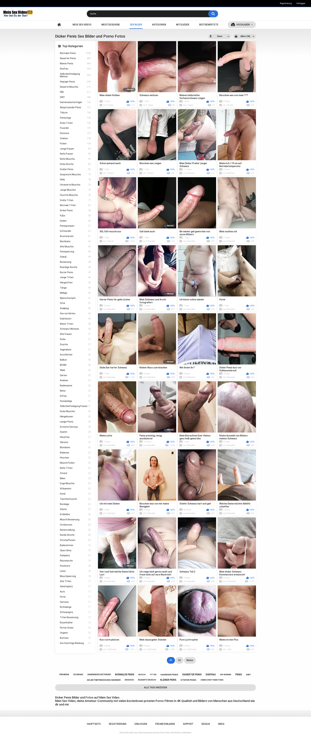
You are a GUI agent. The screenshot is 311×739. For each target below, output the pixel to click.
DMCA (221, 724)
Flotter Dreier (75, 627)
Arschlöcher (75, 354)
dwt (248, 674)
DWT (75, 97)
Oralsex (75, 138)
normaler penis (124, 674)
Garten (75, 375)
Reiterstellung (75, 530)
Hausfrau (75, 437)
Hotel (75, 493)
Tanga (75, 287)
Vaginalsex (75, 349)
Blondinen (75, 447)
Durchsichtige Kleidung (75, 643)
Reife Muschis (75, 159)
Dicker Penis (75, 210)
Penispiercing (75, 251)
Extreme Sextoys (75, 427)
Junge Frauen (75, 148)
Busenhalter (75, 622)
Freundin (75, 128)
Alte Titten (75, 581)
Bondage (75, 504)
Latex (75, 571)
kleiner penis (168, 680)
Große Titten (75, 200)
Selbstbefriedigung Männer (75, 75)
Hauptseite (59, 25)
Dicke (75, 339)
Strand (75, 473)
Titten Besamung (75, 617)
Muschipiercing (75, 576)
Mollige (75, 293)
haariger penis (169, 674)
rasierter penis (192, 674)
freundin (64, 674)
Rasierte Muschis (75, 87)
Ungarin (75, 632)
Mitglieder (182, 24)
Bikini (75, 478)
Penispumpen (75, 226)
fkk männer (225, 675)
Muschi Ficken (75, 463)
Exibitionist (75, 318)
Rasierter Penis (75, 58)
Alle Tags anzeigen (155, 687)
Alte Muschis (75, 246)
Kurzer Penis (75, 272)
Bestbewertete (208, 24)
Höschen (75, 457)
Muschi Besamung (75, 519)
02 (179, 660)
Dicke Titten (75, 123)
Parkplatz (75, 555)
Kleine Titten (75, 324)
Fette (75, 596)
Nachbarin (75, 241)
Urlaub (75, 256)
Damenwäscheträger (75, 102)
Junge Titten (75, 277)
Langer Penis (75, 421)
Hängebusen (75, 416)
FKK (75, 92)
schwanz (78, 674)
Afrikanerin (75, 488)
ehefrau (211, 674)
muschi (141, 675)
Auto (75, 591)
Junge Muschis (75, 190)
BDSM (75, 365)
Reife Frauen (75, 153)
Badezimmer (75, 545)
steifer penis (188, 680)
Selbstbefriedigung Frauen (75, 406)
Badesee (75, 452)
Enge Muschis (75, 483)
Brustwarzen (75, 236)
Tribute (75, 112)
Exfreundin (75, 231)
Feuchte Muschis (75, 195)
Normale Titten (75, 205)
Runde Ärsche (75, 535)
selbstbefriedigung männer (104, 680)
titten (153, 675)
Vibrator (75, 442)
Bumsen (75, 638)
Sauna (75, 509)
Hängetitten (75, 282)
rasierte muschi (147, 680)
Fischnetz (75, 566)
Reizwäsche (75, 560)
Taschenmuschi (75, 499)
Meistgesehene (110, 24)
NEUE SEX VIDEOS (82, 24)
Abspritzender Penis (75, 107)
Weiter (189, 660)
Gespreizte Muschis (75, 174)
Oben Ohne (75, 550)
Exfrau (75, 396)
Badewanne (75, 385)
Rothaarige (75, 607)
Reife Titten (75, 468)
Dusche (75, 344)
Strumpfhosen (75, 540)
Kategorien (159, 24)
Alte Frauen (75, 334)
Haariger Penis (75, 81)
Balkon (75, 359)
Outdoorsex (75, 524)
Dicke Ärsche (75, 164)
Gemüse (75, 602)
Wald (75, 370)
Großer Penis (75, 169)
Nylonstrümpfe (75, 298)
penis (238, 674)
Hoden (75, 220)
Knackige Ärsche (75, 267)
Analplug (75, 308)
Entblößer (75, 514)
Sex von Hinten (75, 313)
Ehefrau (75, 68)
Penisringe (75, 117)
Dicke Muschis (75, 411)
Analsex (75, 380)
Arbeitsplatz (75, 586)
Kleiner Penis (75, 63)
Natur (75, 390)
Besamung (75, 262)
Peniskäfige (75, 401)
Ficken (75, 143)
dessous (129, 680)
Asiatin (75, 432)
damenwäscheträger (99, 674)
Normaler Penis (75, 53)
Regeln (206, 724)
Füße (75, 215)
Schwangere (75, 612)
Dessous (75, 133)
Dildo (75, 179)
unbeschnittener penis (212, 680)
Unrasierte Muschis (75, 184)
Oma (75, 303)
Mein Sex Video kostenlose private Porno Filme (150, 733)
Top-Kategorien (72, 46)
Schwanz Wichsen (75, 329)
